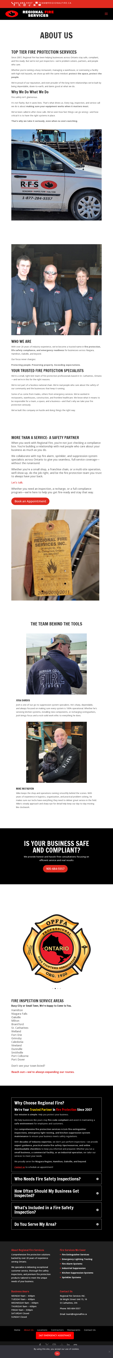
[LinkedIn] (34, 5)
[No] (109, 1351)
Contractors (57, 1330)
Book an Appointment (30, 501)
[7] (56, 599)
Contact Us (89, 1330)
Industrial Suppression (74, 1268)
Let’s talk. (17, 482)
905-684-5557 (55, 869)
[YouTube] (40, 5)
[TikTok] (30, 5)
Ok (57, 1353)
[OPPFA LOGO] (56, 993)
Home (17, 1330)
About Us (28, 1330)
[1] (56, 334)
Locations (42, 1330)
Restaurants (73, 1330)
